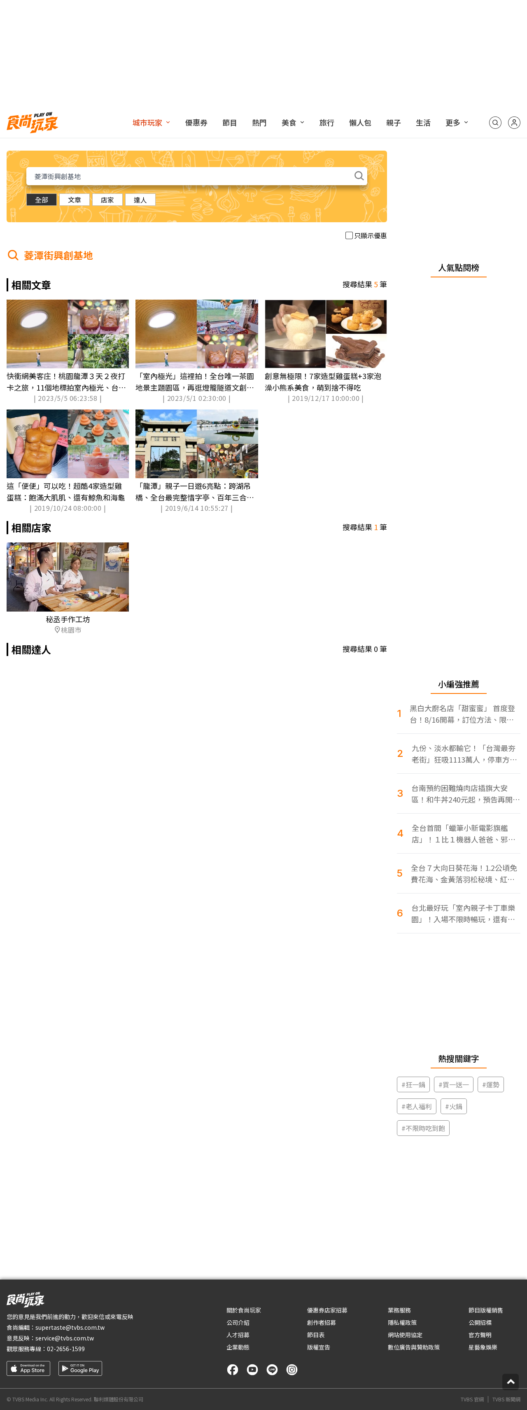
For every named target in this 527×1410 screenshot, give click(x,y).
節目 (229, 122)
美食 (289, 122)
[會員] (514, 122)
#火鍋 (453, 1106)
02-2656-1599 (66, 1349)
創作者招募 (321, 1322)
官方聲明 (480, 1335)
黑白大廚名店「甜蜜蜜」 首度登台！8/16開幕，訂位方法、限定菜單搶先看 (462, 714)
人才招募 (238, 1335)
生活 (423, 122)
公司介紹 (238, 1322)
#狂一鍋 (413, 1084)
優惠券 (196, 122)
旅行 (326, 122)
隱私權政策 (402, 1322)
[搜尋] (495, 122)
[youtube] (252, 1369)
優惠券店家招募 (327, 1310)
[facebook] (232, 1369)
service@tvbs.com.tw (64, 1338)
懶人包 (360, 122)
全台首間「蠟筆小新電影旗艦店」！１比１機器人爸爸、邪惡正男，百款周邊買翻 (463, 833)
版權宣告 (318, 1347)
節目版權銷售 (486, 1310)
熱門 (259, 122)
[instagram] (292, 1369)
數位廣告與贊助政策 (414, 1347)
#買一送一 (453, 1084)
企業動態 (238, 1347)
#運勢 (490, 1084)
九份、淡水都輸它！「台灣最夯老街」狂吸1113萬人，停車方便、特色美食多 (463, 753)
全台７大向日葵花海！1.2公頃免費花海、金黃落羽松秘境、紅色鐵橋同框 (464, 873)
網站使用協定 (405, 1335)
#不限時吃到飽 (423, 1128)
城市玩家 (147, 122)
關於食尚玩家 (243, 1310)
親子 (393, 122)
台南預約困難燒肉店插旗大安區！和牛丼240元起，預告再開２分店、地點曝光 (465, 793)
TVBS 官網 (472, 1399)
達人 (140, 200)
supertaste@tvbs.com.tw (70, 1327)
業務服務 (399, 1310)
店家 (107, 200)
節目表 (315, 1335)
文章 (74, 200)
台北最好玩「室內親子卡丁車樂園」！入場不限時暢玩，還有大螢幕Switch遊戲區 (463, 913)
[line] (272, 1369)
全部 (41, 200)
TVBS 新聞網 (506, 1399)
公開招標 (480, 1322)
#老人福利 (416, 1106)
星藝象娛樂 (483, 1347)
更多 (452, 122)
